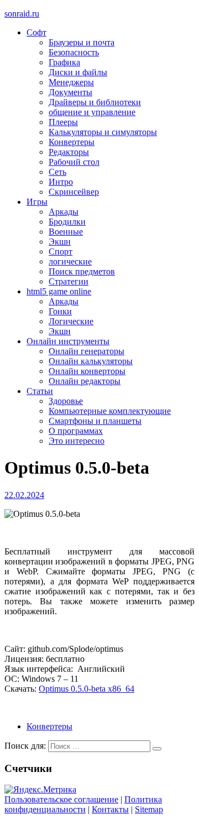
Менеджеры (71, 82)
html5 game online (59, 291)
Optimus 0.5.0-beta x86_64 (86, 688)
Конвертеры (72, 142)
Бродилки (67, 221)
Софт (36, 32)
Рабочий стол (74, 162)
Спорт (60, 251)
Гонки (60, 311)
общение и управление (92, 112)
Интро (61, 181)
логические (70, 261)
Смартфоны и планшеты (95, 421)
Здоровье (66, 401)
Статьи (40, 391)
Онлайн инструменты (68, 341)
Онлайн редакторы (85, 381)
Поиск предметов (82, 271)
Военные (66, 231)
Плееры (63, 122)
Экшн (60, 241)
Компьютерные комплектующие (110, 411)
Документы (70, 92)
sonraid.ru (21, 13)
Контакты (110, 809)
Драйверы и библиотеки (95, 102)
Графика (64, 62)
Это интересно (76, 440)
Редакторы (69, 152)
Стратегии (68, 281)
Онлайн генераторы (86, 351)
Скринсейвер (74, 191)
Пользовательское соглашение (61, 799)
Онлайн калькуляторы (91, 361)
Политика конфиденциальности (83, 804)
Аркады (63, 211)
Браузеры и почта (81, 42)
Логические (71, 321)
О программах (76, 431)
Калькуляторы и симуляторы (103, 132)
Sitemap (149, 809)
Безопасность (74, 52)
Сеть (57, 172)
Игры (37, 201)
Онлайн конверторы (87, 371)
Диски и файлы (78, 72)
